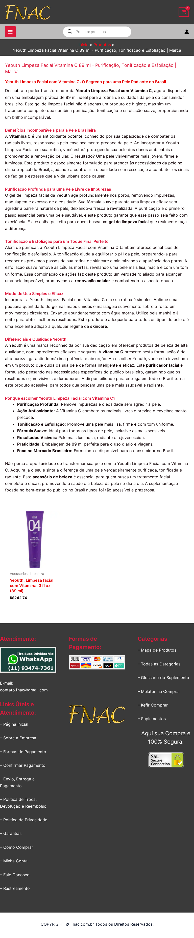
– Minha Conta (14, 860)
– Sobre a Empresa (18, 737)
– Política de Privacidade (23, 819)
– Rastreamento (15, 888)
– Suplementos (152, 718)
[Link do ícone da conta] (186, 32)
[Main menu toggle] (10, 31)
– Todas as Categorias (159, 663)
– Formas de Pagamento (23, 751)
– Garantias (10, 833)
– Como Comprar (16, 847)
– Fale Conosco (15, 874)
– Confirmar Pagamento (22, 765)
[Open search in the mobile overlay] (97, 32)
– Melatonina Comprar (159, 691)
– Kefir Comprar (153, 705)
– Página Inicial (14, 724)
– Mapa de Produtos (157, 650)
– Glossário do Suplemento (163, 677)
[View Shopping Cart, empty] (184, 12)
